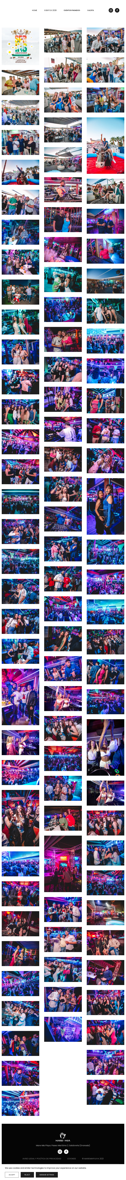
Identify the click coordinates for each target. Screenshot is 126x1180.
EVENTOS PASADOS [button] (72, 10)
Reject (27, 1175)
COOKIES (71, 1158)
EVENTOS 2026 (50, 10)
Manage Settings (47, 1175)
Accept (12, 1175)
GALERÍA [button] (90, 10)
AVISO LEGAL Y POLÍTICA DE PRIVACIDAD (42, 1158)
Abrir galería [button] (20, 46)
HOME (34, 10)
